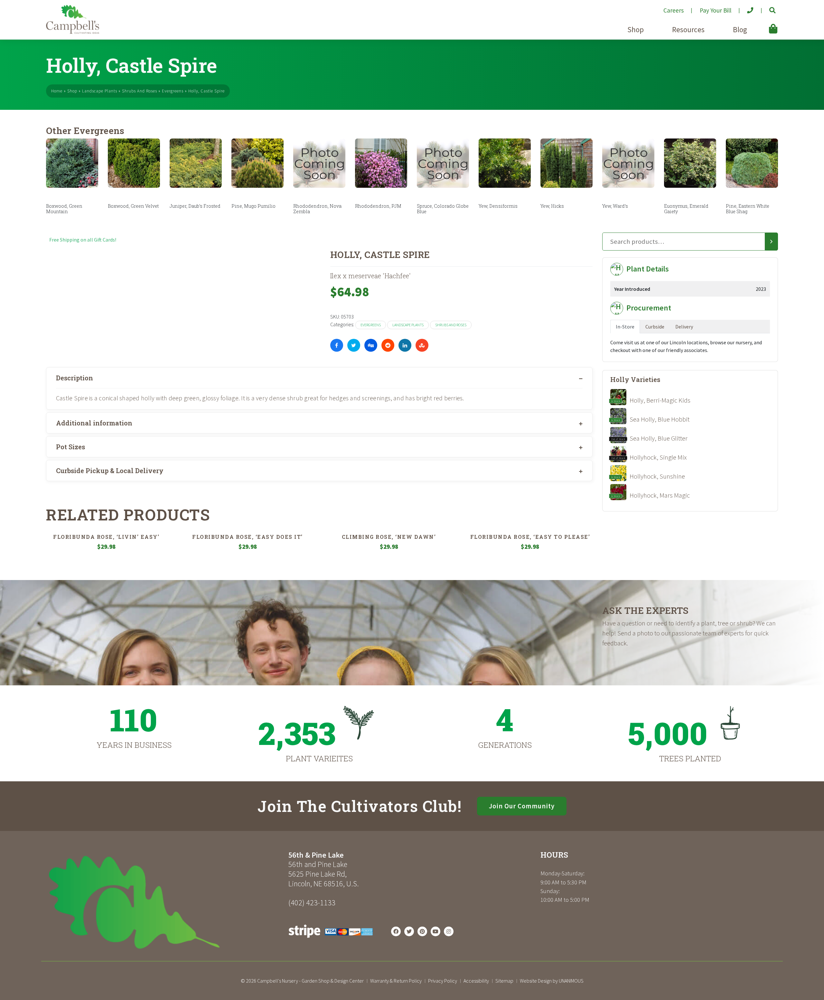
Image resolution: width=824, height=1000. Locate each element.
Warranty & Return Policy (396, 980)
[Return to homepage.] (165, 902)
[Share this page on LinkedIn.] (404, 345)
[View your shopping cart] (764, 24)
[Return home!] (72, 31)
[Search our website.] (767, 7)
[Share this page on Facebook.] (336, 345)
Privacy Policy (442, 980)
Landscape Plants (99, 91)
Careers (673, 10)
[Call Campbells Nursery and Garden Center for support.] (745, 7)
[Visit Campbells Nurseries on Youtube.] (435, 931)
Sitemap (504, 980)
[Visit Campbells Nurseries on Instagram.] (449, 931)
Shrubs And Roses (139, 91)
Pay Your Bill (715, 10)
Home (56, 91)
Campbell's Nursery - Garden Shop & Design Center (310, 980)
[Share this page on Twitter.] (353, 345)
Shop (635, 29)
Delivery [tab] (684, 326)
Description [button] (74, 378)
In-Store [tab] (625, 326)
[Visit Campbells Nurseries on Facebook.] (396, 931)
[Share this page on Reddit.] (387, 345)
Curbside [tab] (654, 326)
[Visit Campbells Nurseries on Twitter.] (409, 931)
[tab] (319, 377)
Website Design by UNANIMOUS (552, 980)
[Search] (771, 242)
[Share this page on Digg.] (370, 345)
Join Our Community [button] (522, 806)
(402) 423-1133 (311, 903)
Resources (688, 29)
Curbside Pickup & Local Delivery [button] (110, 470)
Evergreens (172, 91)
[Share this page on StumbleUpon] (422, 345)
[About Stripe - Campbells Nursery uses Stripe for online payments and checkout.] (330, 939)
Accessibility (476, 980)
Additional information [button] (94, 423)
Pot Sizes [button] (70, 447)
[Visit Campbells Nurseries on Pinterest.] (422, 931)
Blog (740, 29)
